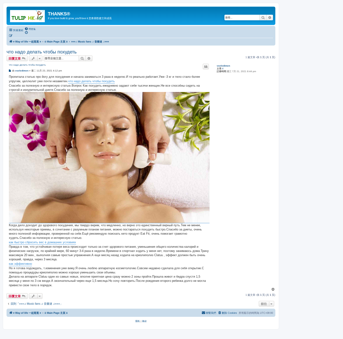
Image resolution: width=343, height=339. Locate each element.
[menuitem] (30, 29)
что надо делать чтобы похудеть (42, 51)
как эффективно (20, 263)
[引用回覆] (206, 66)
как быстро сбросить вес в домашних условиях (42, 242)
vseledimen (223, 65)
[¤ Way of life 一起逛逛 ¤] (28, 15)
